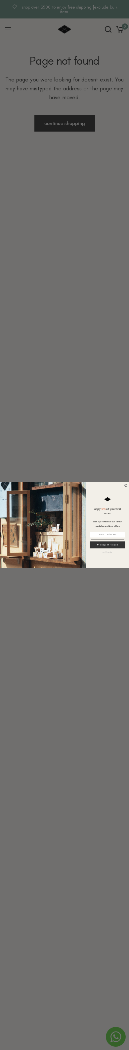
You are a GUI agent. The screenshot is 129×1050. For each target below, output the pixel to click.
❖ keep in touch (107, 544)
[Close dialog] (126, 485)
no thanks (108, 552)
